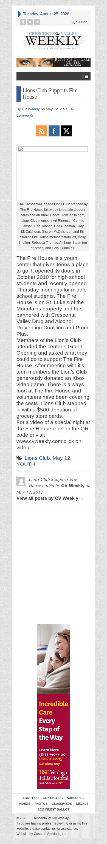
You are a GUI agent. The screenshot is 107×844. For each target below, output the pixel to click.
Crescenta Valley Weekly (49, 818)
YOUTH (25, 464)
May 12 (61, 458)
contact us (48, 829)
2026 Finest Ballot (53, 809)
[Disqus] (53, 535)
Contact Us (53, 798)
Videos (24, 803)
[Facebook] (23, 22)
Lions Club (37, 458)
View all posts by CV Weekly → (50, 498)
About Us (30, 798)
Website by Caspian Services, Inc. (41, 834)
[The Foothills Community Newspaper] (53, 40)
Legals (82, 803)
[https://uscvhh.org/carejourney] (53, 706)
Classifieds (62, 803)
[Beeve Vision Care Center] (53, 62)
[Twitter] (30, 22)
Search (81, 22)
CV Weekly (31, 109)
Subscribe (76, 798)
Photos (41, 803)
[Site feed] (37, 22)
